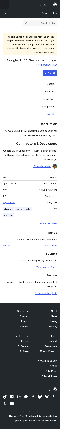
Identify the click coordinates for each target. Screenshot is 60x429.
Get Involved (22, 336)
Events (25, 341)
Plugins (25, 321)
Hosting (53, 321)
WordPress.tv (48, 351)
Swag (24, 351)
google (18, 209)
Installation (48, 99)
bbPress (51, 371)
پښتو (47, 389)
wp (5, 215)
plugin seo (8, 209)
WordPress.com (47, 360)
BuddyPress (49, 376)
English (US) (9, 202)
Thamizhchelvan (48, 64)
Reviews (49, 91)
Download (50, 73)
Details (50, 83)
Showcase (23, 311)
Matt (53, 366)
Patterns (24, 326)
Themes (24, 316)
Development (47, 106)
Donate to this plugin (46, 293)
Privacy (53, 326)
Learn (54, 336)
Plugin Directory (49, 13)
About (54, 311)
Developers (51, 346)
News (54, 316)
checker (27, 209)
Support (50, 114)
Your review (51, 245)
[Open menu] (4, 4)
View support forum (46, 267)
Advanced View (48, 223)
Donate (23, 346)
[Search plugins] (26, 23)
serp (11, 215)
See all (6, 245)
